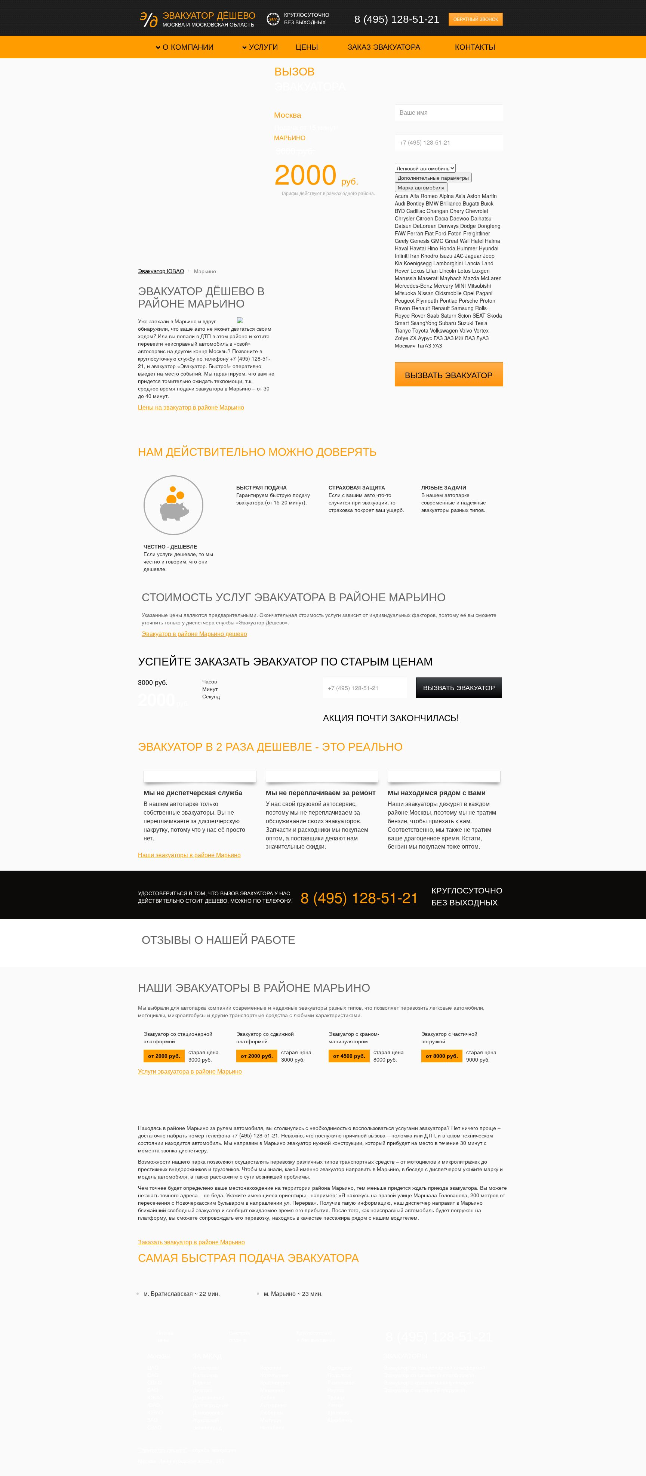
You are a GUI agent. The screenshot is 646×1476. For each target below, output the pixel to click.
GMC (437, 240)
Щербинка (340, 1420)
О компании (188, 47)
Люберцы (271, 1412)
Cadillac (415, 210)
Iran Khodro (424, 255)
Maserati (428, 278)
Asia (460, 196)
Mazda (471, 278)
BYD (400, 210)
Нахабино (272, 1427)
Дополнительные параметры (433, 177)
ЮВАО (155, 1398)
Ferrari (415, 233)
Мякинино (272, 1390)
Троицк (336, 1398)
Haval (401, 248)
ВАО (152, 1390)
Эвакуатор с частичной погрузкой (449, 1037)
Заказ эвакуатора (384, 47)
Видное (202, 1383)
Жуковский (206, 1420)
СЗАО (154, 1427)
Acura (402, 196)
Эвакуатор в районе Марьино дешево (194, 634)
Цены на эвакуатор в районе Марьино (191, 407)
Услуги (263, 47)
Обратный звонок (475, 19)
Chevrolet (476, 210)
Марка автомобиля (421, 187)
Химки (335, 1405)
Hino (432, 248)
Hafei (477, 240)
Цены (307, 47)
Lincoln (447, 270)
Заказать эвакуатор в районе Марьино (191, 1242)
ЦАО (153, 1368)
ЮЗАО (155, 1412)
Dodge (468, 225)
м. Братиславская (168, 1293)
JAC (459, 255)
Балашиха (205, 1375)
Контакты (475, 47)
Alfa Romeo (424, 196)
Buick (487, 203)
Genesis (420, 240)
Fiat (429, 233)
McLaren (491, 278)
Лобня (268, 1398)
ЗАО (152, 1420)
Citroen (424, 218)
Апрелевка (206, 1368)
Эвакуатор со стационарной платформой (178, 1037)
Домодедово (208, 1412)
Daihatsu (481, 218)
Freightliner (476, 233)
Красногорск (275, 1383)
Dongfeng (489, 225)
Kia (398, 263)
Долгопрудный (210, 1405)
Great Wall (457, 240)
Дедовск (203, 1390)
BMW (432, 203)
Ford (440, 233)
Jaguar (473, 255)
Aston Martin (482, 196)
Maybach (451, 278)
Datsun (403, 225)
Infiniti (402, 255)
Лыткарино (273, 1405)
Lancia (472, 263)
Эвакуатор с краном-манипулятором (354, 1037)
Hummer (467, 248)
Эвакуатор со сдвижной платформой (265, 1037)
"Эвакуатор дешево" (162, 1450)
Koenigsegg (418, 263)
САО (153, 1375)
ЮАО (153, 1405)
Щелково (338, 1412)
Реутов (335, 1390)
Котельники (274, 1375)
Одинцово (339, 1368)
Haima (492, 240)
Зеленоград (207, 1427)
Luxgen (481, 270)
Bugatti (471, 203)
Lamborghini (448, 263)
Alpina (446, 196)
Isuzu (446, 255)
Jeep (489, 255)
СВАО (154, 1383)
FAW (400, 233)
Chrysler (405, 218)
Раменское (340, 1383)
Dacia (441, 218)
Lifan (432, 270)
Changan (437, 210)
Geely (402, 240)
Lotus (464, 270)
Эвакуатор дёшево (209, 16)
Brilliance (450, 203)
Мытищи (270, 1420)
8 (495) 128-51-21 (397, 19)
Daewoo (459, 218)
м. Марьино (280, 1293)
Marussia (405, 278)
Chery (457, 210)
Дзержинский (209, 1398)
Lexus (417, 270)
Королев (270, 1368)
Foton (455, 233)
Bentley (415, 203)
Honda (447, 248)
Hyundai (488, 248)
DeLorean (425, 225)
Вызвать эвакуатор (459, 687)
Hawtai (418, 248)
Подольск (339, 1375)
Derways (448, 225)
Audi (400, 203)
